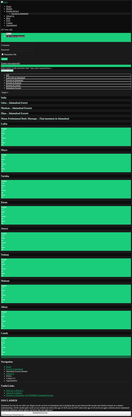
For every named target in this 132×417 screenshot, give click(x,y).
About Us (10, 16)
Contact (9, 23)
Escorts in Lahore (13, 85)
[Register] (2, 41)
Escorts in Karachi (13, 83)
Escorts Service (12, 11)
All (7, 75)
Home (8, 6)
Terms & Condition (14, 393)
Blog (8, 18)
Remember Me (10, 54)
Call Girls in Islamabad (15, 36)
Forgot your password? (10, 63)
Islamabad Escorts (13, 88)
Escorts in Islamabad (19, 13)
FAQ (8, 21)
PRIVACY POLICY (14, 391)
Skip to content (7, 70)
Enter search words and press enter (15, 68)
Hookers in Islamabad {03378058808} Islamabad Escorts (29, 395)
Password (5, 50)
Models (9, 9)
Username (5, 45)
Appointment (11, 25)
